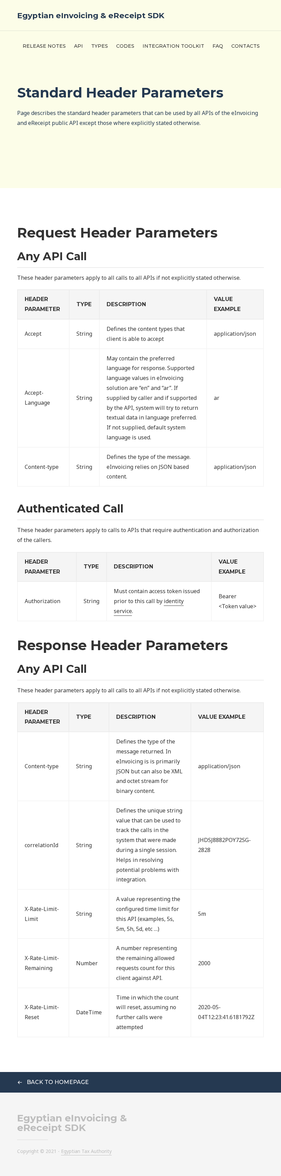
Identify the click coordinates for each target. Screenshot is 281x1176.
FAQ (217, 46)
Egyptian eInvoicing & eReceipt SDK (90, 15)
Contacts (245, 46)
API (78, 46)
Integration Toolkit (173, 46)
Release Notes (44, 46)
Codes (125, 46)
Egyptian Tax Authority (86, 1151)
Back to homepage (57, 1082)
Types (99, 46)
